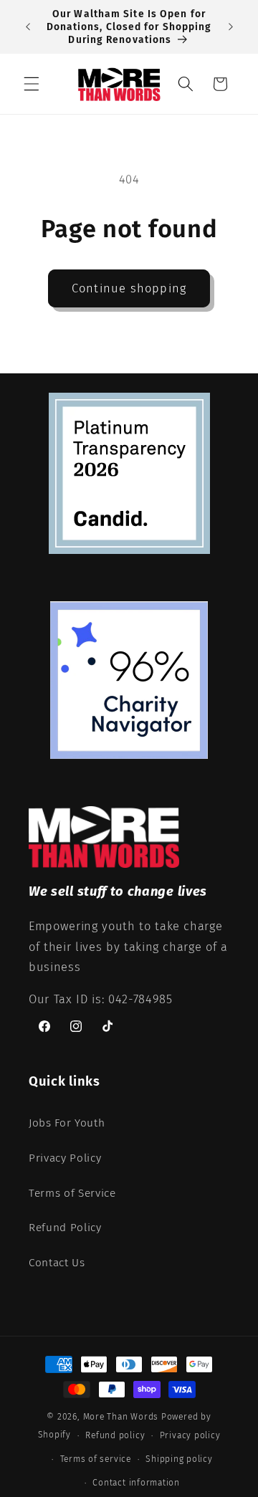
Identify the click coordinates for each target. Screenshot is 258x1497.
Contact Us (57, 1262)
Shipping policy (179, 1459)
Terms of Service (72, 1193)
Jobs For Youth (67, 1122)
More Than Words (122, 1417)
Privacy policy (190, 1435)
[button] (31, 84)
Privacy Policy (65, 1158)
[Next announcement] (231, 27)
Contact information (136, 1483)
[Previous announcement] (28, 27)
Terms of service (95, 1459)
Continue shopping (129, 288)
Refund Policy (65, 1227)
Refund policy (115, 1435)
